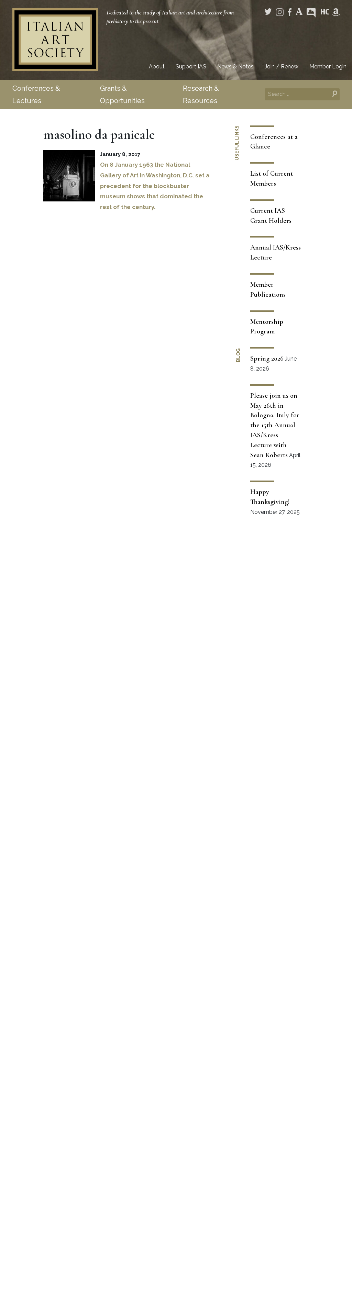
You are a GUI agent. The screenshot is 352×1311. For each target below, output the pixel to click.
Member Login (327, 66)
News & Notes (235, 66)
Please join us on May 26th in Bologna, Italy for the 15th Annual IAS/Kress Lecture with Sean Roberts (274, 425)
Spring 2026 (267, 358)
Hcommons (325, 12)
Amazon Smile (336, 12)
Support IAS (191, 66)
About (157, 66)
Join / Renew (281, 66)
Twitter (268, 11)
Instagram (280, 12)
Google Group (311, 13)
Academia (299, 11)
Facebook (290, 12)
